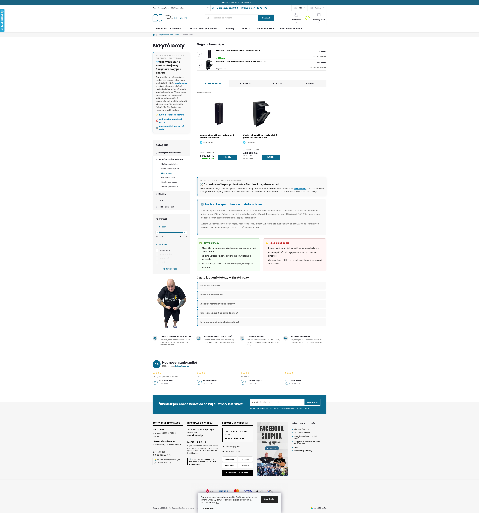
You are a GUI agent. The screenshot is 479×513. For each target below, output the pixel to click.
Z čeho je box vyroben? (211, 294)
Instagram (229, 465)
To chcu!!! (312, 402)
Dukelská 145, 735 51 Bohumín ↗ (167, 444)
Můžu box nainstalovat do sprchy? (217, 303)
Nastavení (208, 508)
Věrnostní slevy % (160, 8)
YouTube (245, 465)
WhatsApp (229, 459)
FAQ (296, 447)
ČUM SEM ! (227, 157)
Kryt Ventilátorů (168, 177)
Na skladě (165, 250)
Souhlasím (269, 499)
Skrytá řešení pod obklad (171, 159)
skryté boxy (181, 83)
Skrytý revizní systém (170, 168)
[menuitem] (170, 28)
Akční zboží (165, 254)
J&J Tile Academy (178, 8)
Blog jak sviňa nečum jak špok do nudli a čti (307, 442)
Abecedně (310, 84)
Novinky (162, 194)
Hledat (266, 17)
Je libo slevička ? (166, 207)
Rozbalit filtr (170, 269)
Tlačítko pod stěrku (169, 186)
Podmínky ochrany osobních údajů (306, 437)
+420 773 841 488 (234, 438)
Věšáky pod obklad (169, 182)
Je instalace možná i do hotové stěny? (219, 322)
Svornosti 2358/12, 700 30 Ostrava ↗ (164, 434)
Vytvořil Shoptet (320, 508)
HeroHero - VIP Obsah (237, 473)
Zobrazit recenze (182, 366)
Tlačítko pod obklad (169, 164)
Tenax (161, 200)
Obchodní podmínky (303, 450)
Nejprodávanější (213, 84)
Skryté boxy (166, 173)
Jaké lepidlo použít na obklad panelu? (218, 312)
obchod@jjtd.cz (233, 446)
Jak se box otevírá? (209, 285)
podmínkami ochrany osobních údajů (293, 408)
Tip (162, 262)
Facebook (245, 459)
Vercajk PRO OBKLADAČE (169, 153)
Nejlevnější (245, 84)
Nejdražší (277, 84)
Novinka (164, 258)
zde (217, 502)
